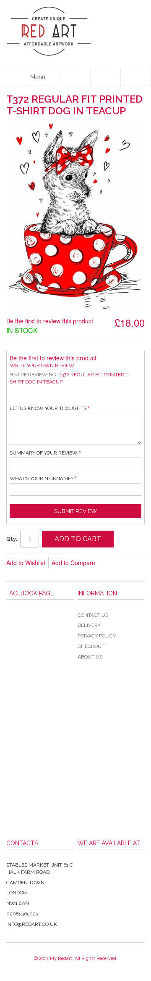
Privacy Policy (97, 636)
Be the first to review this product (49, 321)
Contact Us (93, 615)
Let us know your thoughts (48, 408)
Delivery (89, 625)
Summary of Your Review (44, 453)
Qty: (11, 539)
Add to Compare (73, 562)
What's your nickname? (41, 478)
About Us (90, 657)
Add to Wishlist (25, 562)
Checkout (91, 646)
